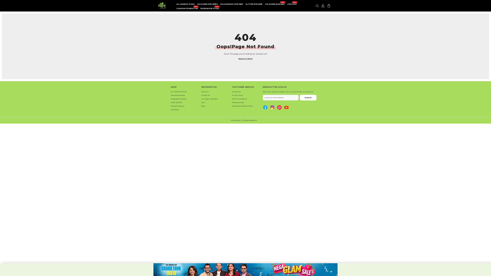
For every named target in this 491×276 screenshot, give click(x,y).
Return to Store (245, 59)
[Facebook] (265, 107)
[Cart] (329, 5)
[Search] (317, 5)
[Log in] (323, 5)
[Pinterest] (279, 107)
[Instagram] (272, 107)
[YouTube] (286, 107)
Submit (308, 97)
